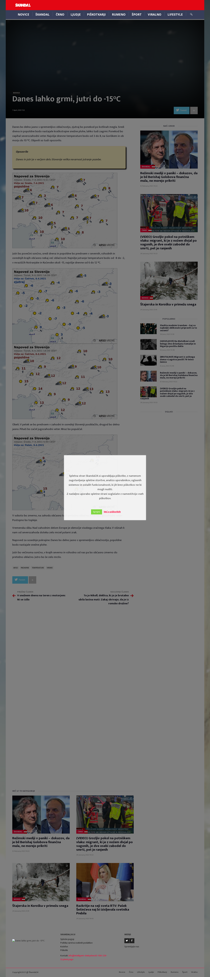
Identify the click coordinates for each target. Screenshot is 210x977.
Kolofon (64, 946)
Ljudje (76, 14)
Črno (60, 14)
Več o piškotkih (112, 512)
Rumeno (119, 14)
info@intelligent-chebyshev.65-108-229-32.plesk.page (83, 957)
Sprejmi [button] (96, 512)
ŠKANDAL (42, 14)
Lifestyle (175, 14)
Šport (137, 14)
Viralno (154, 14)
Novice (23, 14)
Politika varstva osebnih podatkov (76, 943)
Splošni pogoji (67, 939)
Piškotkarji (96, 14)
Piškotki (64, 950)
